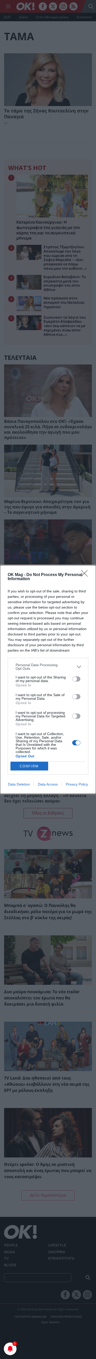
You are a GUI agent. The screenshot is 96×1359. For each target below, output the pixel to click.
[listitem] (48, 666)
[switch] (76, 679)
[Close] (86, 575)
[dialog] (48, 679)
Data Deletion (19, 784)
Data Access (48, 784)
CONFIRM (29, 766)
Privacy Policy (77, 784)
